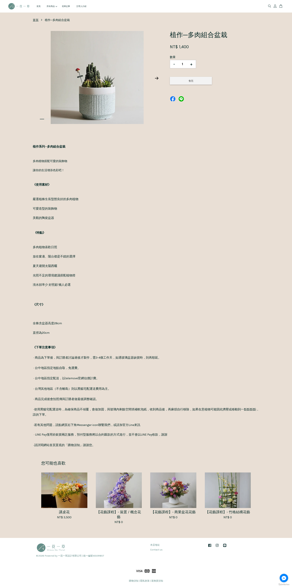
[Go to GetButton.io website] (283, 584)
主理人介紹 (81, 6)
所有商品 (51, 6)
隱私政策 (145, 580)
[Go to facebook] (284, 578)
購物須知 (133, 580)
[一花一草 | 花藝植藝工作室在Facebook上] (209, 547)
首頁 (38, 6)
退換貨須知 (157, 580)
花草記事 (66, 6)
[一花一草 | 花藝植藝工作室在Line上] (224, 547)
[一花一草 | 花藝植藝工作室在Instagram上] (217, 547)
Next (157, 78)
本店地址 (155, 545)
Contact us (156, 549)
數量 (173, 57)
